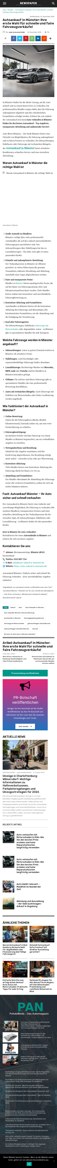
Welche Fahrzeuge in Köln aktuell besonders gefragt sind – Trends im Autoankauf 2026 (34, 1058)
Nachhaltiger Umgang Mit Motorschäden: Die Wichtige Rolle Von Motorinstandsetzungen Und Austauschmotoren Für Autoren (27, 1074)
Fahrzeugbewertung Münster (34, 618)
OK (29, 1164)
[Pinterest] (25, 38)
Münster (19, 283)
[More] (50, 38)
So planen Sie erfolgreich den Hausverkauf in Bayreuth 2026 (27, 1091)
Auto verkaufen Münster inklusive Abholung (19, 613)
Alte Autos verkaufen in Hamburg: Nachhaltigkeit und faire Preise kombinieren (14, 659)
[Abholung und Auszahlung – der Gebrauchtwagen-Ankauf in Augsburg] (8, 903)
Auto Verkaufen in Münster (34, 607)
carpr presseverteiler (17, 32)
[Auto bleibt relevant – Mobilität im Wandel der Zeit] (8, 886)
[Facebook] (13, 38)
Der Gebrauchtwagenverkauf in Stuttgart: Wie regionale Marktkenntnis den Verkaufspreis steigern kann (25, 1145)
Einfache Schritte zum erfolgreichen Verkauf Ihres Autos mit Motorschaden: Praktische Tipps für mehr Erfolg (15, 984)
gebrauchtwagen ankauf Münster (39, 623)
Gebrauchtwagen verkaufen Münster (16, 629)
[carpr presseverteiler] (4, 32)
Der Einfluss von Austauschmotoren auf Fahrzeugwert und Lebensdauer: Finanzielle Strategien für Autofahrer (26, 1080)
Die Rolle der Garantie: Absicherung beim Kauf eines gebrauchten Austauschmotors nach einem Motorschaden (27, 1086)
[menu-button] (4, 3)
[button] (53, 3)
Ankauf (12, 607)
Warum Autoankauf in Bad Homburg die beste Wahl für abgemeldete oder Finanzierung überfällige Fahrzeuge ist (15, 949)
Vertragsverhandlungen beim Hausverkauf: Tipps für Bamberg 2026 (27, 1096)
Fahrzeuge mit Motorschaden (14, 623)
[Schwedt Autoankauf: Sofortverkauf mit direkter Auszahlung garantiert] (42, 934)
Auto (20, 607)
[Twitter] (19, 38)
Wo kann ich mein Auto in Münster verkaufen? (20, 634)
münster (35, 629)
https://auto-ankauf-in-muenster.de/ (30, 566)
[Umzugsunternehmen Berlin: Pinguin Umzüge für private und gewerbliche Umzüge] (10, 1049)
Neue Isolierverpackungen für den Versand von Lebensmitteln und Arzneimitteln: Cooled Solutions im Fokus (36, 1036)
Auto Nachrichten (9, 772)
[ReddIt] (44, 38)
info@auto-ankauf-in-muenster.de (28, 562)
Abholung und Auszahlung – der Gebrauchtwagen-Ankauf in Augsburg (30, 904)
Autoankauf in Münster (20, 148)
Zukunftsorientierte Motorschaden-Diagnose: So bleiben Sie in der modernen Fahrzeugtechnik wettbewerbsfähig (28, 1126)
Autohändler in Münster (12, 618)
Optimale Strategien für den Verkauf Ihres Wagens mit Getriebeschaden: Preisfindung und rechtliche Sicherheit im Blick (42, 986)
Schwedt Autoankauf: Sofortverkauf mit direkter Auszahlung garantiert (40, 948)
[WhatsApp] (32, 38)
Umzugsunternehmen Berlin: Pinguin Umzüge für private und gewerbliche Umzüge (34, 1047)
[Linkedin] (38, 38)
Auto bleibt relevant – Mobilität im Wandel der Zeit (29, 886)
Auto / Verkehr (8, 10)
